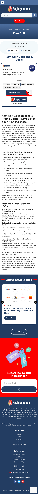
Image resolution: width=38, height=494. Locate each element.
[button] (2, 2)
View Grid (26, 50)
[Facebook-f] (15, 481)
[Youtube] (22, 481)
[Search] (34, 15)
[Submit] (19, 389)
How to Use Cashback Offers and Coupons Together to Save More (18, 310)
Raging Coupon (25, 162)
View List (13, 50)
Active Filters (15, 43)
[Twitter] (19, 481)
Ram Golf (22, 103)
